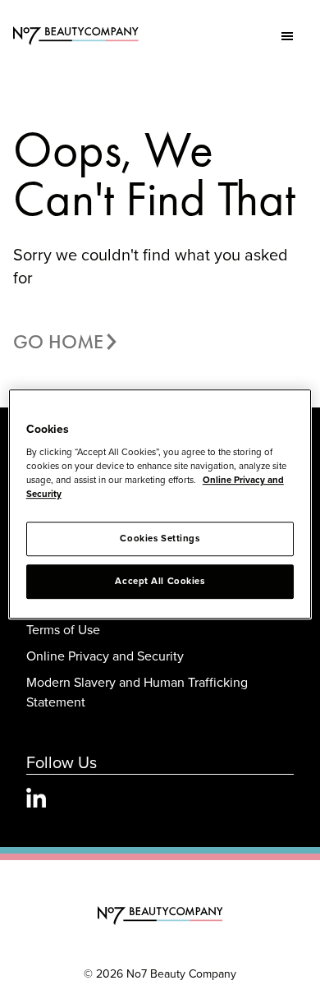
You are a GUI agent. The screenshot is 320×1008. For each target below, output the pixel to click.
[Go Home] (160, 916)
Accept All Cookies (159, 580)
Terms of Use (63, 629)
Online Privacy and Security (105, 656)
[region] (160, 504)
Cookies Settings (159, 538)
